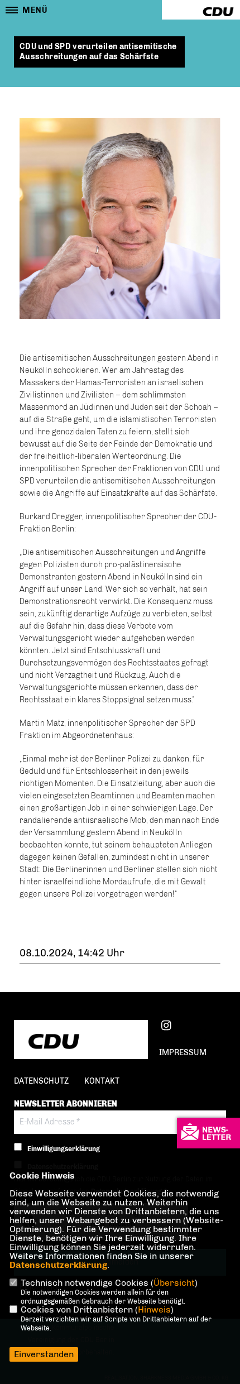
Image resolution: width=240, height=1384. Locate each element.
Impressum (183, 1052)
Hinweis (154, 1309)
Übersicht (174, 1282)
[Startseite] (81, 1041)
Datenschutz (41, 1081)
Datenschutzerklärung (58, 1265)
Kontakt (101, 1081)
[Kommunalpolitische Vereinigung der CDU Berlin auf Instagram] (166, 1027)
